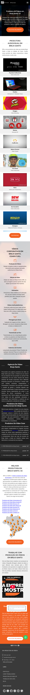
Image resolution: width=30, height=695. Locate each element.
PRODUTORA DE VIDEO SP (10, 676)
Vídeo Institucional (15, 74)
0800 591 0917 (13, 2)
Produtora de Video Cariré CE (10, 510)
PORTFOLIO (6, 671)
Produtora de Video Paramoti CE (10, 507)
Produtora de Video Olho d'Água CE (11, 505)
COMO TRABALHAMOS (9, 674)
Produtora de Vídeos (11, 650)
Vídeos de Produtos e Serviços (15, 227)
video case (15, 430)
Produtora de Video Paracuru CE (10, 504)
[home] (4, 2)
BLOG (4, 681)
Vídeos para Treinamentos (15, 189)
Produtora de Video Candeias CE (10, 512)
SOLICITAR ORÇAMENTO (15, 29)
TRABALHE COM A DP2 (9, 679)
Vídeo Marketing (15, 113)
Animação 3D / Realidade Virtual (15, 93)
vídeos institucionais (8, 411)
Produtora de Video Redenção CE (11, 509)
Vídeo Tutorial (15, 151)
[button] (27, 3)
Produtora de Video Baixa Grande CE (11, 502)
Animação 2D (15, 132)
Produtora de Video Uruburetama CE (12, 500)
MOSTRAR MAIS (15, 235)
